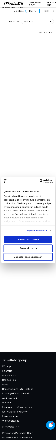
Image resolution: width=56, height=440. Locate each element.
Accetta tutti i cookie (28, 239)
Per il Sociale (9, 375)
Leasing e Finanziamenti (15, 393)
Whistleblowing (10, 420)
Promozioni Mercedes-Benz (17, 432)
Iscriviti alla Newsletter (15, 411)
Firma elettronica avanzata (17, 407)
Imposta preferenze (36, 230)
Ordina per (14, 21)
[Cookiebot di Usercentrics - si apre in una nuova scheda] (40, 181)
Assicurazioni (9, 397)
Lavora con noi (10, 415)
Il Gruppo (7, 366)
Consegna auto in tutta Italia (17, 388)
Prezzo (32, 11)
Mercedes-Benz (35, 4)
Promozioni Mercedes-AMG (17, 437)
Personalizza (26, 248)
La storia (7, 370)
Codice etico (9, 379)
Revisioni (7, 402)
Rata (46, 11)
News (5, 384)
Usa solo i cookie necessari (28, 257)
